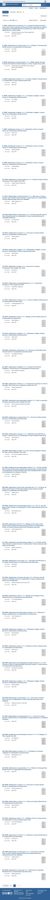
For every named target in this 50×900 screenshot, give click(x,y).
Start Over (5, 12)
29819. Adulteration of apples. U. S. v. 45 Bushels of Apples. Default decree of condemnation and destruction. (23, 334)
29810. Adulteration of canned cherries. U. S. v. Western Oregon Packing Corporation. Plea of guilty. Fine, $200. (25, 180)
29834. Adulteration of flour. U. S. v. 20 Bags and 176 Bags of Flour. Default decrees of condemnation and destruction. (23, 596)
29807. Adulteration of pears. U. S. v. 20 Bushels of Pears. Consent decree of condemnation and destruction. (22, 130)
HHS (25, 898)
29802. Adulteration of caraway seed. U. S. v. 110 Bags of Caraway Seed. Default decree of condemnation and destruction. (24, 46)
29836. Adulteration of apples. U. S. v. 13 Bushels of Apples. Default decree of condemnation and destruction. (23, 630)
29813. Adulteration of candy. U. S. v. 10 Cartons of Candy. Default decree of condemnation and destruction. (23, 233)
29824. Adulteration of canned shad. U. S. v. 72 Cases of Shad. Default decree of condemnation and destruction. (24, 418)
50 (43, 20)
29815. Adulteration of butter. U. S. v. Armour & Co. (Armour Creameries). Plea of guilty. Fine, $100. (21, 267)
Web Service (43, 8)
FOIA (27, 892)
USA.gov (29, 898)
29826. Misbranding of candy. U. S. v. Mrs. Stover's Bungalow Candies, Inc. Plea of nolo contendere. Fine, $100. (24, 451)
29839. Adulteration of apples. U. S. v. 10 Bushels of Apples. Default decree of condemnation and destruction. (23, 681)
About (31, 8)
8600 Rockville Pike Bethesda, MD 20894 (19, 893)
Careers (39, 893)
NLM (20, 898)
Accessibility (40, 892)
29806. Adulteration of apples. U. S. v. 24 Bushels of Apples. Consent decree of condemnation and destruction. (23, 113)
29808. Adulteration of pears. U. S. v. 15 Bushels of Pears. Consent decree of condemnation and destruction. (22, 146)
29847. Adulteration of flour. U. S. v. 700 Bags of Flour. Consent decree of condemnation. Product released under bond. (24, 819)
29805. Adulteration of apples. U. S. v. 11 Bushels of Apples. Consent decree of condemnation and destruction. (23, 96)
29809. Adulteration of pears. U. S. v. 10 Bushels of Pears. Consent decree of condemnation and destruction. (22, 163)
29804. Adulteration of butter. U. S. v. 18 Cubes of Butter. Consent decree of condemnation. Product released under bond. (24, 79)
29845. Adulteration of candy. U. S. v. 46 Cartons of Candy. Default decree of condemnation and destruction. (23, 785)
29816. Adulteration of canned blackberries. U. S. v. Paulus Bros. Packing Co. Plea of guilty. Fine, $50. (22, 284)
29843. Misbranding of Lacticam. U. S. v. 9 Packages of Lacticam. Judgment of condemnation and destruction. (22, 752)
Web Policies (29, 890)
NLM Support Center (42, 890)
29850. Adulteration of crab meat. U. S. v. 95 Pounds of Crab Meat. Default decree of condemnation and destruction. (23, 870)
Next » (16, 20)
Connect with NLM (6, 890)
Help (36, 8)
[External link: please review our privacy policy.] (3, 893)
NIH (23, 898)
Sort (33, 20)
